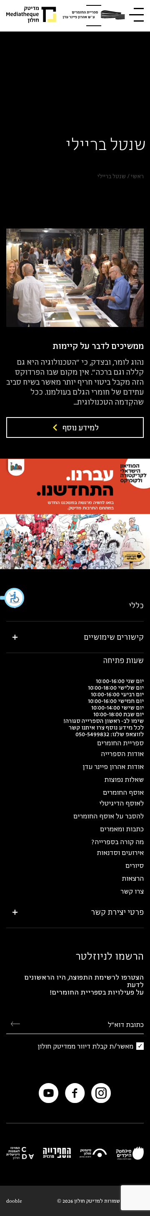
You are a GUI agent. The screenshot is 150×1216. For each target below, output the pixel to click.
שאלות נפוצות (124, 779)
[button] (12, 597)
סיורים (134, 865)
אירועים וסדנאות (120, 852)
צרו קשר (132, 891)
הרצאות (133, 878)
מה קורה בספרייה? (117, 841)
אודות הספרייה (122, 753)
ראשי (137, 176)
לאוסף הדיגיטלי (121, 803)
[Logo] (93, 15)
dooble (14, 1201)
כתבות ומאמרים (122, 828)
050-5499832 (92, 734)
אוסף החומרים (123, 792)
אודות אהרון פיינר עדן (113, 766)
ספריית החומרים (120, 742)
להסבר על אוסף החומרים (108, 815)
